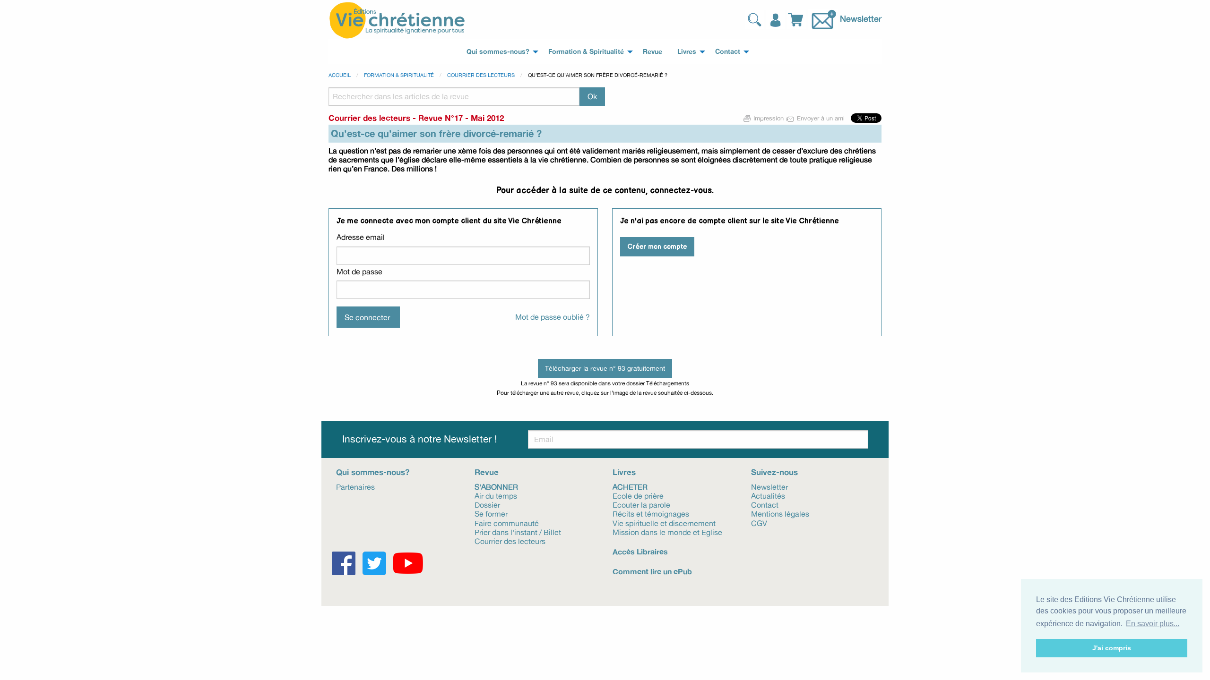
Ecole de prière (638, 495)
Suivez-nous (774, 472)
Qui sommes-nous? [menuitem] (498, 51)
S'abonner (496, 486)
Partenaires (355, 486)
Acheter (630, 486)
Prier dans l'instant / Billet (518, 531)
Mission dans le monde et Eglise (667, 531)
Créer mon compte (657, 247)
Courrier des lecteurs (481, 75)
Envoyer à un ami (821, 118)
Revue (487, 472)
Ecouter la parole (641, 504)
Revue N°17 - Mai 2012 (461, 118)
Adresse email (361, 237)
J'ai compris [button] (1111, 648)
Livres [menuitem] (686, 51)
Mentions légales (780, 513)
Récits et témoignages (651, 513)
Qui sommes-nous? (372, 472)
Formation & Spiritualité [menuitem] (586, 51)
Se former (491, 513)
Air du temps (496, 495)
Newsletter (861, 18)
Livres (624, 472)
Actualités (768, 495)
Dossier (487, 504)
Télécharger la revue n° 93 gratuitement (605, 368)
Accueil (339, 75)
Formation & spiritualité (399, 75)
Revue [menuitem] (652, 51)
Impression (769, 118)
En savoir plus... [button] (1152, 624)
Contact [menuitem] (727, 51)
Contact (764, 504)
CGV (759, 522)
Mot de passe (359, 271)
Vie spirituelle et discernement (664, 522)
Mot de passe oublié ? (552, 317)
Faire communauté (507, 522)
